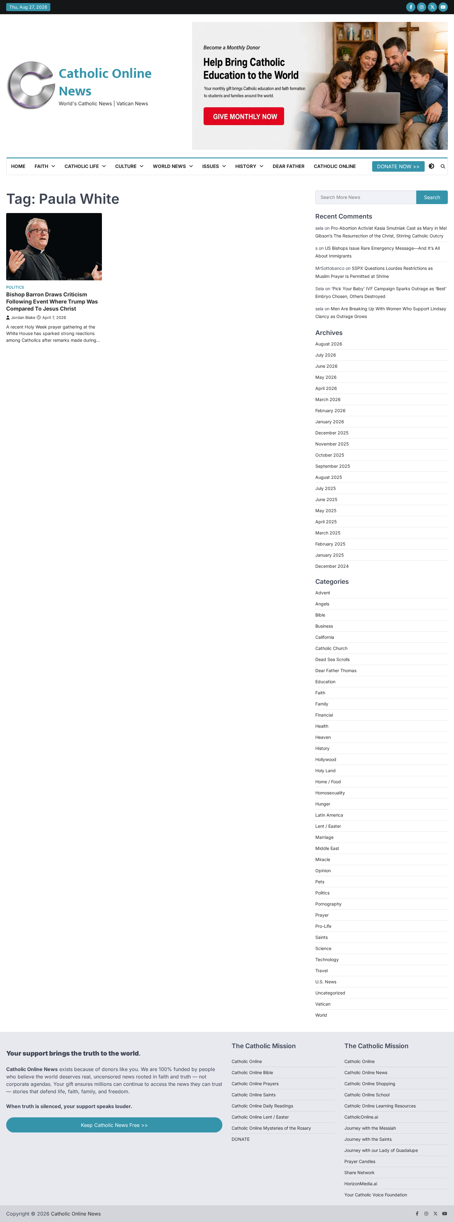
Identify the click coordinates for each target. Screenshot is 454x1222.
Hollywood (325, 759)
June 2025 (326, 499)
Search (432, 197)
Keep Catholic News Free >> (114, 1125)
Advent (322, 592)
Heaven (323, 737)
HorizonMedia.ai (360, 1183)
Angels (322, 603)
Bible (320, 614)
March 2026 (328, 399)
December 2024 (332, 566)
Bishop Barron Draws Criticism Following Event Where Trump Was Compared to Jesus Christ (52, 301)
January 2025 (329, 555)
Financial (324, 715)
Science (323, 948)
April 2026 (326, 388)
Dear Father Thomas (335, 670)
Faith (41, 166)
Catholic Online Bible (252, 1072)
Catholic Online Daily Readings (262, 1105)
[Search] (443, 166)
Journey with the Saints (368, 1139)
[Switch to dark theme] (431, 166)
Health (321, 726)
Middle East (327, 848)
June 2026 (326, 366)
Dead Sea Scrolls (332, 659)
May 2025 (325, 510)
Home (18, 166)
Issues (210, 166)
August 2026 (328, 343)
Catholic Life (82, 166)
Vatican (322, 1003)
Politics (15, 287)
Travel (321, 970)
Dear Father (289, 166)
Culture (126, 166)
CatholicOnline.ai (361, 1116)
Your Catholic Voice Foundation (375, 1194)
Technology (327, 959)
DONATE (241, 1139)
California (324, 637)
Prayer (322, 915)
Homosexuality (330, 792)
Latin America (329, 815)
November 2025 (332, 443)
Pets (319, 881)
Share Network (359, 1172)
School (382, 1094)
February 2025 (330, 543)
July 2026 (325, 355)
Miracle (322, 859)
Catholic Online (335, 166)
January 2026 (329, 421)
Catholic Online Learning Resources (380, 1105)
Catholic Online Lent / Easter (260, 1116)
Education (325, 681)
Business (324, 626)
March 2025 (327, 532)
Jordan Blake (23, 317)
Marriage (324, 837)
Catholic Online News (105, 82)
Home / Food (328, 781)
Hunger (322, 803)
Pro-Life (323, 926)
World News (169, 166)
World (321, 1015)
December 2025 (331, 432)
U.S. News (325, 981)
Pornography (328, 903)
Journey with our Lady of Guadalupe (381, 1150)
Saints (321, 937)
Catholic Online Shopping (369, 1083)
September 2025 (332, 466)
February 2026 (330, 410)
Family (321, 703)
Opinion (323, 870)
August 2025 (328, 477)
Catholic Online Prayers (255, 1083)
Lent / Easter (328, 826)
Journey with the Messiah (370, 1128)
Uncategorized (330, 992)
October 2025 (329, 455)
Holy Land (325, 770)
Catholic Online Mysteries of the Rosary (271, 1128)
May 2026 (326, 377)
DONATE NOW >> (398, 166)
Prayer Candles (359, 1161)
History (245, 166)
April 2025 (326, 521)
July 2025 (325, 488)
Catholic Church (331, 648)
